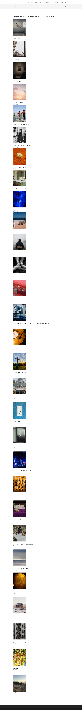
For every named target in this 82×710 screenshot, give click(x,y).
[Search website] (69, 2)
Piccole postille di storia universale (20, 59)
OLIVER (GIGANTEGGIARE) (20, 102)
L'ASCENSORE (16, 446)
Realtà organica (16, 38)
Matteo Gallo (15, 374)
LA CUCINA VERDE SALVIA (20, 188)
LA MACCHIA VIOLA (18, 276)
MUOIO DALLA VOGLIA (19, 397)
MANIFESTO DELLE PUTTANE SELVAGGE (23, 544)
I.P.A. (14, 210)
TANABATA (16, 668)
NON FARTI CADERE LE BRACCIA (21, 372)
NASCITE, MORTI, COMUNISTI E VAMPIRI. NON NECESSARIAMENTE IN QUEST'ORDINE (35, 323)
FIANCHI (15, 231)
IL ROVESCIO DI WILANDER (20, 167)
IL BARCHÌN (16, 253)
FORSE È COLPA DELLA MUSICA (21, 124)
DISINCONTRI (16, 421)
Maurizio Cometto (15, 423)
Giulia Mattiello (15, 190)
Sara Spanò (14, 349)
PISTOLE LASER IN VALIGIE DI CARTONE (23, 145)
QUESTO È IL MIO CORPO (19, 519)
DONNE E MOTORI (18, 299)
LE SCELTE (15, 495)
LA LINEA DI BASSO (18, 348)
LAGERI (15, 692)
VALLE (14, 616)
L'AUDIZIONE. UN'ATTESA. (20, 642)
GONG (15, 591)
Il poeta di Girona (17, 81)
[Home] (65, 6)
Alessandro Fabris (15, 211)
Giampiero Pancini (15, 233)
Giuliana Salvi (15, 398)
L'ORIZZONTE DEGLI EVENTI (20, 568)
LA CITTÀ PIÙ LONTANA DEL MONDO (22, 470)
